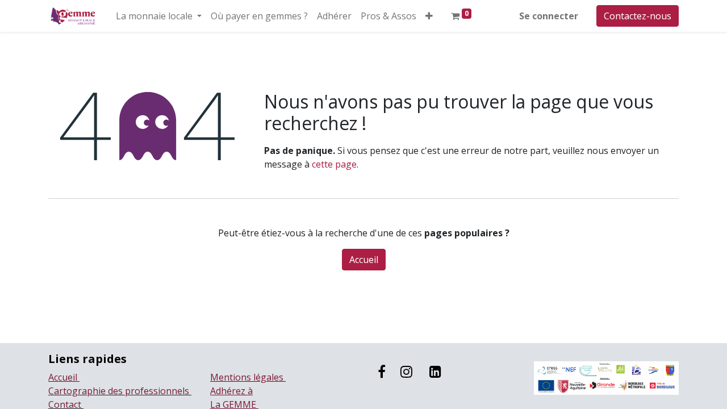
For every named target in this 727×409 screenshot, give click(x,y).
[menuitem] (259, 16)
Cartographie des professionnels (119, 391)
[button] (429, 16)
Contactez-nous (637, 16)
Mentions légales (248, 377)
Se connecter (548, 16)
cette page (334, 164)
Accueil (363, 259)
